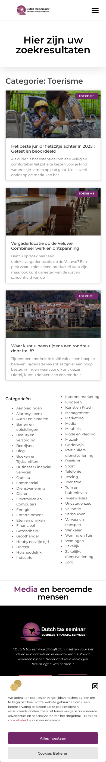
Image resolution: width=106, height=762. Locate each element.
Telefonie (73, 471)
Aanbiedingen (29, 408)
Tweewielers (76, 498)
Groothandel (27, 536)
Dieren (22, 493)
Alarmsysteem (29, 413)
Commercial (27, 483)
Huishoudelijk (29, 552)
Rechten (72, 460)
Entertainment (29, 515)
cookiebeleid (18, 720)
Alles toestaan (53, 738)
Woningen (74, 541)
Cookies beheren (53, 753)
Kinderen (73, 402)
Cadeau (23, 477)
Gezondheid (27, 531)
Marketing (74, 418)
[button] (95, 686)
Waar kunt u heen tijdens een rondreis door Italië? (50, 348)
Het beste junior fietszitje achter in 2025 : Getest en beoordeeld (53, 149)
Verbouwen (75, 514)
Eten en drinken (30, 520)
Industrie (24, 557)
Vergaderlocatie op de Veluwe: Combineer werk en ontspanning (45, 246)
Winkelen (74, 530)
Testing (71, 477)
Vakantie (73, 509)
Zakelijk (72, 546)
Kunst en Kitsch (79, 407)
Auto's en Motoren (32, 419)
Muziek (71, 439)
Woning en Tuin (79, 535)
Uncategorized (78, 503)
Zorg (69, 562)
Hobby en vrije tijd (32, 541)
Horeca (22, 547)
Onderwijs (74, 445)
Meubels (72, 428)
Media (70, 423)
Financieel (25, 525)
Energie (23, 509)
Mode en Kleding (80, 434)
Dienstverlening (30, 488)
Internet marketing (82, 396)
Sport (70, 466)
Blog (20, 451)
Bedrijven (25, 445)
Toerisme (73, 482)
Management (77, 413)
